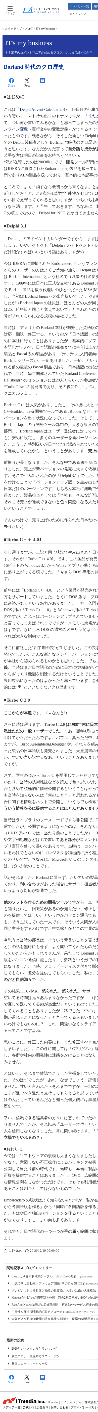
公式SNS (28, 1407)
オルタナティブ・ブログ (18, 28)
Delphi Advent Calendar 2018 (44, 109)
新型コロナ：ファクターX (29, 1364)
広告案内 (42, 1407)
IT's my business (45, 28)
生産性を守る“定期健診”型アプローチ (53, 1312)
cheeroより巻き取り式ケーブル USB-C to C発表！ (52, 1276)
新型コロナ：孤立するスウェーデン (36, 1356)
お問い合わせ (60, 1407)
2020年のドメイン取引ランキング (34, 1348)
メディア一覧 (12, 1407)
